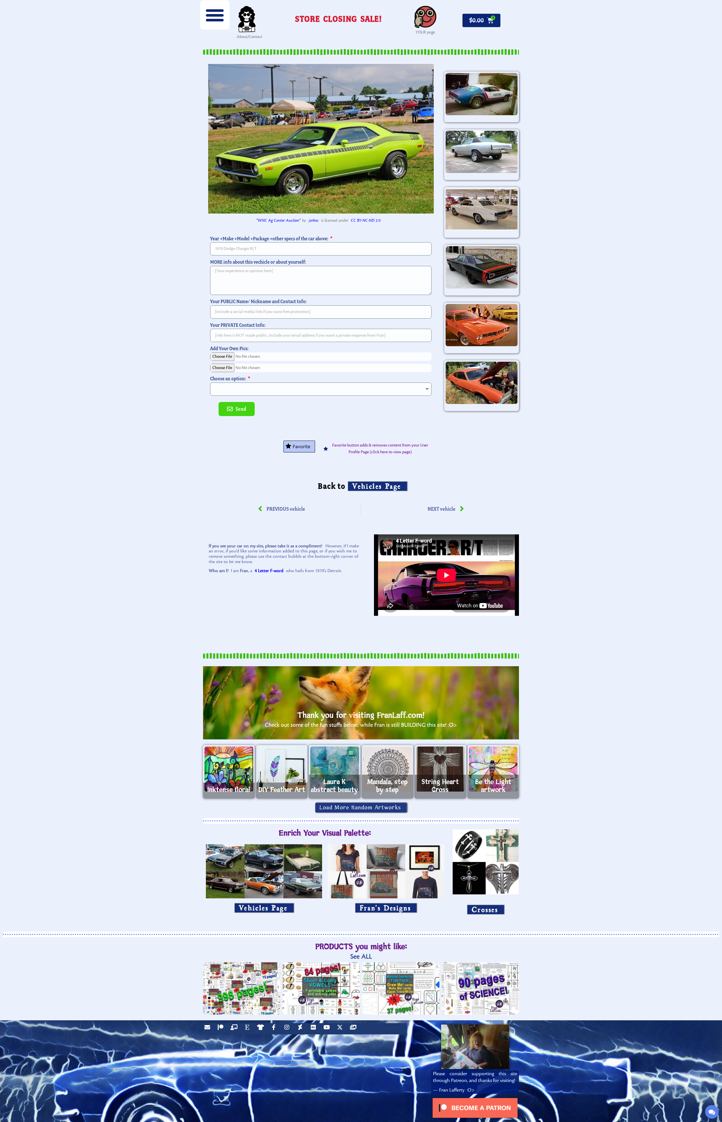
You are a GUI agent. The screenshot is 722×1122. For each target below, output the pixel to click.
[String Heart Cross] (440, 769)
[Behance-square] (314, 1028)
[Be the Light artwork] (493, 769)
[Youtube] (328, 1028)
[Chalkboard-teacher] (235, 1028)
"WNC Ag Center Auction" (278, 220)
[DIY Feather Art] (282, 769)
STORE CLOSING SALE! (338, 19)
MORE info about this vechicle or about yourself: (258, 262)
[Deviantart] (301, 1028)
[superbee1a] (481, 267)
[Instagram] (288, 1028)
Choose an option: (228, 378)
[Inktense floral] (229, 769)
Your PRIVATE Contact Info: (237, 325)
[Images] (354, 1028)
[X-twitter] (341, 1028)
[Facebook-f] (275, 1028)
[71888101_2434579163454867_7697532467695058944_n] (481, 94)
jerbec (314, 220)
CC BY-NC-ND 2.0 (365, 220)
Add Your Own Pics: (229, 348)
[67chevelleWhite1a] (481, 209)
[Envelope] (208, 1028)
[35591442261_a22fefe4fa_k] (481, 325)
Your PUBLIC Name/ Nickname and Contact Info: (258, 301)
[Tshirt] (261, 1028)
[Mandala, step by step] (387, 769)
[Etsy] (248, 1028)
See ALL (361, 956)
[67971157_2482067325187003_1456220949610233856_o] (481, 382)
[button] (215, 15)
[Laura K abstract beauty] (334, 769)
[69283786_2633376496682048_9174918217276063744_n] (481, 151)
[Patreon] (222, 1028)
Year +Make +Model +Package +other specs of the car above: (269, 238)
